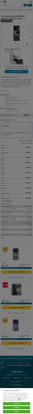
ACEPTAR (16, 411)
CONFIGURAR (16, 403)
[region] (16, 401)
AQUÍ (19, 399)
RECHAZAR (16, 407)
